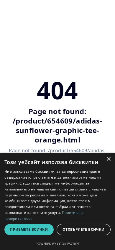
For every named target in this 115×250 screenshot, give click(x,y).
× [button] (108, 159)
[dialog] (57, 201)
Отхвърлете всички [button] (84, 229)
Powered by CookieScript (58, 243)
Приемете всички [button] (29, 229)
